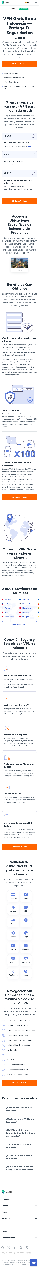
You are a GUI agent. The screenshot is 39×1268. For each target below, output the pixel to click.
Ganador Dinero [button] (8, 1238)
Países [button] (4, 1231)
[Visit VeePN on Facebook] (2, 1247)
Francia (7, 608)
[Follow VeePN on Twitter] (8, 1247)
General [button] (5, 1206)
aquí (29, 146)
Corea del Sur (27, 604)
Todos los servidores (19, 624)
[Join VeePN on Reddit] (21, 1247)
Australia (25, 600)
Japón (6, 612)
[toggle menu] (36, 2)
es (28, 2)
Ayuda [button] (4, 1212)
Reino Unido (9, 617)
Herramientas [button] (7, 1225)
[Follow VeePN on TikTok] (14, 1247)
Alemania (8, 600)
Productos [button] (6, 1199)
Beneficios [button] (6, 1218)
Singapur (25, 617)
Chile (6, 604)
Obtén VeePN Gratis (19, 64)
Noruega (25, 612)
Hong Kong (26, 608)
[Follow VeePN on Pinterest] (27, 1247)
